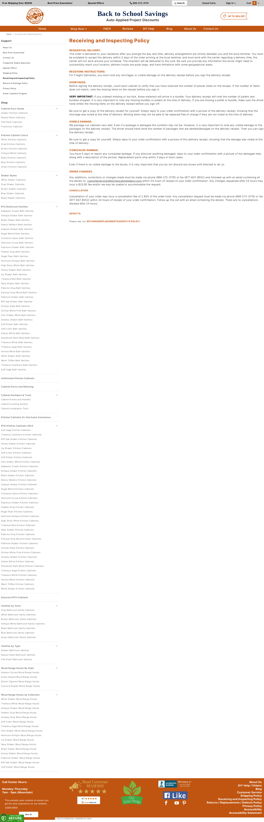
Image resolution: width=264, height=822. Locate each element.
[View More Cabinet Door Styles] (56, 109)
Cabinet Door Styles (12, 108)
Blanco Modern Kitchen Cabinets (18, 480)
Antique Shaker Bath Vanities (16, 215)
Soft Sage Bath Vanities (13, 369)
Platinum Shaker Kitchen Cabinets (19, 543)
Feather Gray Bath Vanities (15, 251)
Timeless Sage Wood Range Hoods (19, 726)
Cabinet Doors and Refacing (17, 386)
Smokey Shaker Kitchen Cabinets (19, 557)
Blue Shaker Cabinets (12, 193)
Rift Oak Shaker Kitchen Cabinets (19, 439)
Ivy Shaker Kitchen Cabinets (16, 448)
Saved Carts (209, 3)
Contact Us (211, 28)
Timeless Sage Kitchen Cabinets (18, 570)
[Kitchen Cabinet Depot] (35, 15)
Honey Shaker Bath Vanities (16, 270)
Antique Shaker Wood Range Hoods (20, 708)
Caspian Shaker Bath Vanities (17, 229)
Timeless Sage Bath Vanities (16, 347)
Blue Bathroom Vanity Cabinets (17, 632)
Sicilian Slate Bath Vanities (15, 306)
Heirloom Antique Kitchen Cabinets (20, 516)
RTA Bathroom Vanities (14, 206)
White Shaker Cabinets (13, 179)
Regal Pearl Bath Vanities (14, 256)
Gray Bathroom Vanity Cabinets (18, 610)
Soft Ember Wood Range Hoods (18, 767)
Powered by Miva (83, 819)
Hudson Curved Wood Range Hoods (20, 672)
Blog (169, 28)
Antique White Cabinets (14, 153)
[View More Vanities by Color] (56, 606)
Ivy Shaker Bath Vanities (14, 274)
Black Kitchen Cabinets (13, 157)
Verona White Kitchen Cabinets (18, 579)
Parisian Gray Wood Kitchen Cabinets (21, 539)
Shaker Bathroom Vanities (15, 650)
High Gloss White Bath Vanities (17, 265)
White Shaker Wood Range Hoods (19, 699)
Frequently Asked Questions (16, 63)
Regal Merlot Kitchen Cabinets (17, 489)
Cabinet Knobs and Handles (16, 399)
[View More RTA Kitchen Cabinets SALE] (56, 426)
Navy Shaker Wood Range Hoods (18, 744)
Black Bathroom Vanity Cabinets (18, 628)
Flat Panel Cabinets (11, 122)
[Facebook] (166, 803)
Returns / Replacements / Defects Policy (234, 802)
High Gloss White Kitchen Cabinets (20, 520)
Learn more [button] (11, 807)
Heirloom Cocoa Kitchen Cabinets (19, 498)
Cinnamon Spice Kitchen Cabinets (19, 493)
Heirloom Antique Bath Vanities (18, 260)
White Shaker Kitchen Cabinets (18, 588)
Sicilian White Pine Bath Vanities (18, 310)
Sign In (230, 3)
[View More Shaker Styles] (56, 175)
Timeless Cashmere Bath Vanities (19, 365)
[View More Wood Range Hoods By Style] (56, 668)
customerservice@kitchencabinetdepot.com (114, 180)
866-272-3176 (140, 3)
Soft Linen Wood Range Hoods (17, 721)
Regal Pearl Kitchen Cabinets (17, 511)
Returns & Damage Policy (15, 83)
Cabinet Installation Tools (15, 408)
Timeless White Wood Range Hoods (20, 703)
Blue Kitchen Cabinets (13, 162)
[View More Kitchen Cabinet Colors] (56, 135)
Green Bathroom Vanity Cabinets (18, 637)
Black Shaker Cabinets (13, 198)
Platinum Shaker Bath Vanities (17, 297)
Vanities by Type (10, 646)
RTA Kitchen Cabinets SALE (17, 425)
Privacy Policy (9, 88)
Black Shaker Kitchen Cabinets (17, 475)
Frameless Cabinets (11, 126)
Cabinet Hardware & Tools (16, 395)
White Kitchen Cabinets (14, 139)
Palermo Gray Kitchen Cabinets (18, 534)
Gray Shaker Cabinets (12, 184)
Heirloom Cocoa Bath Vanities (17, 242)
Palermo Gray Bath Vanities (15, 288)
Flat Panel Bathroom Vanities (16, 659)
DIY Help (148, 28)
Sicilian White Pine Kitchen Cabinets (21, 552)
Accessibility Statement (245, 812)
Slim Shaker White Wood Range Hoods (21, 730)
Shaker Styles (9, 175)
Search (181, 3)
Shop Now (78, 28)
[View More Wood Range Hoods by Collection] (56, 695)
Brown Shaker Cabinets (13, 189)
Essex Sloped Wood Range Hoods (19, 677)
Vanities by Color (11, 605)
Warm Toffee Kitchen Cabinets (17, 584)
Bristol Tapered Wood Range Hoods (20, 681)
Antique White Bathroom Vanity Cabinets (23, 623)
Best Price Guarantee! (13, 52)
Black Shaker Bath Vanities (15, 220)
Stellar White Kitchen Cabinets (17, 561)
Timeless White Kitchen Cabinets (19, 575)
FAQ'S (107, 28)
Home (42, 28)
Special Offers (10, 68)
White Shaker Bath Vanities (15, 356)
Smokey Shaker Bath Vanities (17, 319)
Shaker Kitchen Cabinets (14, 113)
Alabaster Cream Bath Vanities (17, 211)
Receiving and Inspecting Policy (19, 78)
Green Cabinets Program (15, 93)
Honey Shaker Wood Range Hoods (19, 753)
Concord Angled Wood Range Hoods (20, 686)
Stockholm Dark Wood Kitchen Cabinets (22, 566)
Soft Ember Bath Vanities (14, 324)
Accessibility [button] (253, 809)
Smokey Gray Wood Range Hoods (19, 717)
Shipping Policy (10, 73)
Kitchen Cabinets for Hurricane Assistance (26, 417)
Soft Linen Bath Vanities (14, 328)
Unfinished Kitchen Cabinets (18, 378)
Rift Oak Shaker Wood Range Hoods (20, 762)
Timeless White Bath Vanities (16, 342)
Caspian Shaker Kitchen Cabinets (19, 484)
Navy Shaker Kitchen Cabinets (17, 529)
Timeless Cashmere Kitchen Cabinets (21, 434)
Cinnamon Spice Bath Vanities (17, 238)
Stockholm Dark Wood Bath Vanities (20, 338)
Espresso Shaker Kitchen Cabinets (19, 502)
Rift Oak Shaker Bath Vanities (16, 301)
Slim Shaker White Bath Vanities (18, 315)
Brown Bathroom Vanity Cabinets (18, 619)
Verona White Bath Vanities (15, 351)
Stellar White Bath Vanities (15, 333)
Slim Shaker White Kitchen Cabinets (20, 461)
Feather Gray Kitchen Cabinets (17, 507)
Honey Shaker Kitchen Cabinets (18, 443)
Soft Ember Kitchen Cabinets (16, 457)
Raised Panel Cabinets (13, 117)
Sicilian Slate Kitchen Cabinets (17, 548)
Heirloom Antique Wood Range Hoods (21, 735)
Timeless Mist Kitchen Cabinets (18, 525)
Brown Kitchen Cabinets (14, 148)
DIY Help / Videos (250, 785)
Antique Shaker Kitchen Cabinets (19, 471)
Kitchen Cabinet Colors (14, 135)
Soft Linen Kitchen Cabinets (16, 452)
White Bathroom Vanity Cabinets (18, 614)
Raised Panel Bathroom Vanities (18, 655)
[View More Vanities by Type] (56, 646)
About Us (190, 28)
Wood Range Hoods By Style (17, 668)
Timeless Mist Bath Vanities (16, 279)
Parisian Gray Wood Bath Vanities (19, 292)
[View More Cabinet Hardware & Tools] (56, 395)
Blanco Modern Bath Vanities (16, 224)
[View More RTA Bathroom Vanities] (56, 207)
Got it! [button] (28, 814)
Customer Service (249, 792)
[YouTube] (176, 803)
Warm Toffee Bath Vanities (15, 360)
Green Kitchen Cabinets (14, 166)
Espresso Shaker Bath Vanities (17, 247)
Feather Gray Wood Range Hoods (18, 712)
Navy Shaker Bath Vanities (15, 283)
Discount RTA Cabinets (14, 597)
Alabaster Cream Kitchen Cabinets (19, 466)
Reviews (128, 28)
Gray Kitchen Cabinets (13, 144)
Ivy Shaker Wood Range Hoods (17, 740)
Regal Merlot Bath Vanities (15, 233)
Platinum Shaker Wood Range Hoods (20, 758)
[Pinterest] (184, 803)
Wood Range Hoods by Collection (20, 694)
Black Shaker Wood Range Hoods (19, 749)
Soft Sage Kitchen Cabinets (16, 430)
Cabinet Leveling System (14, 404)
